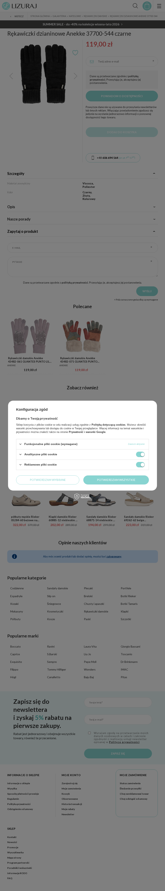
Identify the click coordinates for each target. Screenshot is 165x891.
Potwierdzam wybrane (48, 479)
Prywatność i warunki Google (87, 431)
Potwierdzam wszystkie (116, 479)
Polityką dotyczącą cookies (108, 424)
